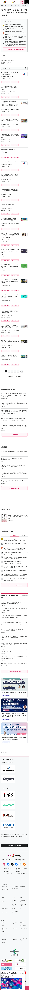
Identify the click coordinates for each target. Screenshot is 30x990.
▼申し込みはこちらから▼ (7, 977)
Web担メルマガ (15, 886)
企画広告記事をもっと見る (15, 671)
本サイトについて (8, 868)
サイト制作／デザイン (24, 901)
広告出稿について (15, 889)
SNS (18, 5)
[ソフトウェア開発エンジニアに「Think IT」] (20, 961)
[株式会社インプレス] (14, 952)
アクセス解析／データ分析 (15, 901)
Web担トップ (3, 752)
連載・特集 (23, 886)
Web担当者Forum (6, 2)
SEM (12, 915)
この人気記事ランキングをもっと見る (15, 49)
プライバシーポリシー (9, 873)
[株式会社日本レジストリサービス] (8, 795)
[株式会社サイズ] (8, 815)
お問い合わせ (7, 871)
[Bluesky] (16, 864)
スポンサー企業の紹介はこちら (14, 845)
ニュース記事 (14, 939)
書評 (3, 925)
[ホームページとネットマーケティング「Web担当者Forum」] (6, 965)
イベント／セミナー (14, 928)
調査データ (23, 922)
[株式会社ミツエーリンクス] (8, 769)
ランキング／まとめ (24, 928)
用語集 (3, 942)
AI (15, 5)
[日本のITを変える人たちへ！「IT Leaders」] (20, 969)
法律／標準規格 (5, 908)
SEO (2, 5)
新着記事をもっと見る (15, 488)
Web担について (5, 889)
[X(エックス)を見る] (12, 864)
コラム (13, 925)
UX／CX (13, 908)
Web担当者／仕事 (24, 905)
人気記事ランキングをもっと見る (15, 585)
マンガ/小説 (23, 925)
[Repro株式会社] (8, 779)
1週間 (14, 535)
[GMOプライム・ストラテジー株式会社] (8, 826)
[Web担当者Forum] (14, 856)
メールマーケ (4, 915)
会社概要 (7, 875)
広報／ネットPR (5, 912)
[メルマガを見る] (4, 864)
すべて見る (15, 434)
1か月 (23, 535)
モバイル (22, 912)
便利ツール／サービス (4, 928)
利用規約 (19, 871)
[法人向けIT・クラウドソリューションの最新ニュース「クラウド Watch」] (6, 969)
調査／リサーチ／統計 (15, 905)
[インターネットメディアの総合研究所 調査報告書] (20, 965)
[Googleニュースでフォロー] (20, 864)
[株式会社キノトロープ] (8, 805)
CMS (3, 904)
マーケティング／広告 (9, 5)
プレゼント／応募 (24, 939)
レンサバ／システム (24, 908)
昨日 (6, 535)
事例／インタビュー (14, 923)
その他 (22, 915)
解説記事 (4, 939)
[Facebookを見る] (8, 864)
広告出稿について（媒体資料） (21, 869)
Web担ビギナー (5, 886)
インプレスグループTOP (21, 875)
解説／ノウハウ (5, 922)
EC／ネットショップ (15, 912)
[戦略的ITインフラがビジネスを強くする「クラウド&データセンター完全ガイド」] (6, 961)
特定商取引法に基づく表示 (22, 873)
